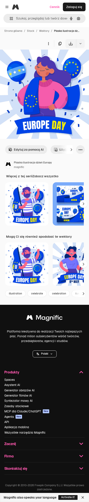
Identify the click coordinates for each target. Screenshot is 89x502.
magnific (19, 167)
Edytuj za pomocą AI (29, 150)
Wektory (44, 31)
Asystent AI (12, 385)
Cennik (55, 7)
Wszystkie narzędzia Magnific (25, 432)
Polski (44, 353)
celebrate (37, 293)
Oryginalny (30, 58)
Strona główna (13, 31)
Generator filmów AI (18, 395)
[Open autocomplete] (10, 18)
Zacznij (10, 443)
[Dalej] (71, 149)
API (6, 422)
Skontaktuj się (15, 468)
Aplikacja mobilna (16, 427)
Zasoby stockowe (16, 406)
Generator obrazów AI (19, 390)
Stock (30, 31)
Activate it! (68, 497)
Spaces (9, 380)
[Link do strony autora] (8, 164)
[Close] (82, 497)
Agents (12, 417)
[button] (45, 353)
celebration (59, 293)
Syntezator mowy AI (18, 401)
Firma (9, 456)
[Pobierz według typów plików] (80, 43)
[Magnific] (44, 318)
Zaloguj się (74, 7)
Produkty (11, 372)
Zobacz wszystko (45, 176)
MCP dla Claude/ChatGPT (26, 411)
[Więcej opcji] (48, 43)
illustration (15, 293)
